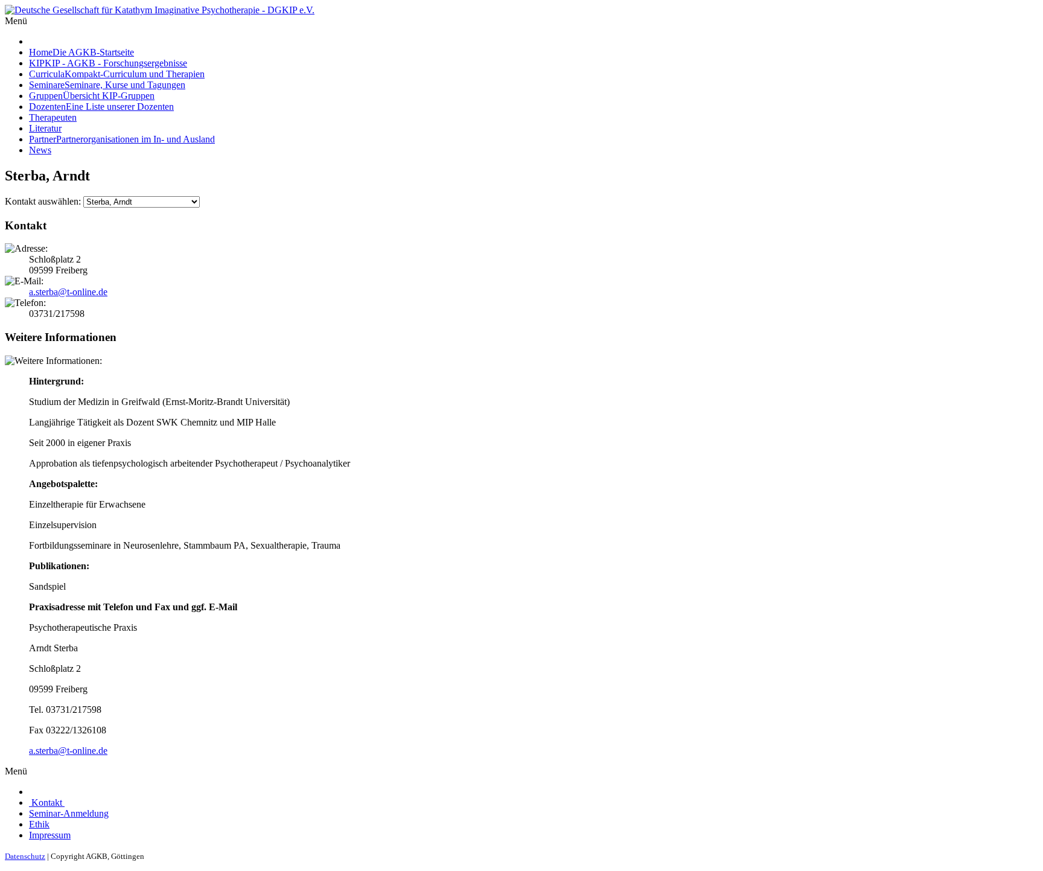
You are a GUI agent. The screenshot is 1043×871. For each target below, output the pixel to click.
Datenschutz (25, 856)
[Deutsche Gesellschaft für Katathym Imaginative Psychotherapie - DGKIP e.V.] (159, 10)
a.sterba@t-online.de (68, 292)
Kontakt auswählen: (43, 201)
